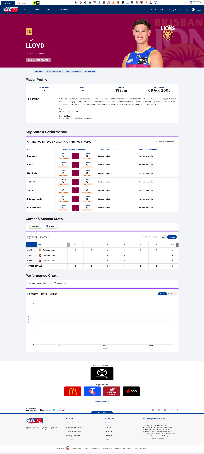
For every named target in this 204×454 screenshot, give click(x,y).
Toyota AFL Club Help (73, 431)
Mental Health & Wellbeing (75, 427)
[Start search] (187, 9)
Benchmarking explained (168, 141)
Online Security (140, 448)
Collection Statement (54, 428)
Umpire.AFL (108, 431)
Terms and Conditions (92, 448)
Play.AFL (107, 423)
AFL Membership (110, 440)
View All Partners (100, 401)
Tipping (171, 10)
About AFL (69, 423)
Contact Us (70, 440)
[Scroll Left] (68, 245)
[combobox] (35, 226)
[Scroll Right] (177, 245)
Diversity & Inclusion (73, 435)
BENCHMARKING (147, 237)
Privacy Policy (44, 428)
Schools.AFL (109, 435)
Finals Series (62, 10)
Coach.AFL (108, 427)
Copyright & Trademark (123, 448)
